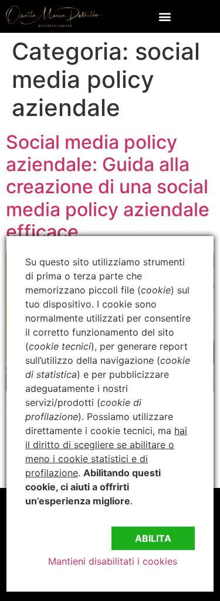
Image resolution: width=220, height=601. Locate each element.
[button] (165, 16)
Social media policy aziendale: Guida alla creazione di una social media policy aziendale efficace (107, 187)
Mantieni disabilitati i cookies (112, 561)
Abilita (153, 538)
